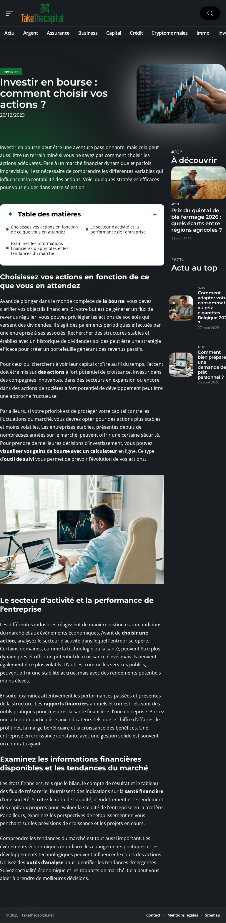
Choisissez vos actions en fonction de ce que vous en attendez (44, 229)
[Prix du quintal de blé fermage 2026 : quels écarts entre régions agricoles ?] (198, 182)
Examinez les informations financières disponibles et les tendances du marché (40, 248)
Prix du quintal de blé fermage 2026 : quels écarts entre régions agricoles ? (196, 220)
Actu (175, 204)
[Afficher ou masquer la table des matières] (119, 214)
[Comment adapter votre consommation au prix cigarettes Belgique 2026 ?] (181, 308)
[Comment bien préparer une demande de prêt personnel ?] (181, 365)
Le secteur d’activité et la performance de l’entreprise (118, 229)
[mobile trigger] (11, 13)
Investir (11, 72)
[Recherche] (210, 13)
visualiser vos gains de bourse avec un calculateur (58, 451)
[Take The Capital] (42, 13)
